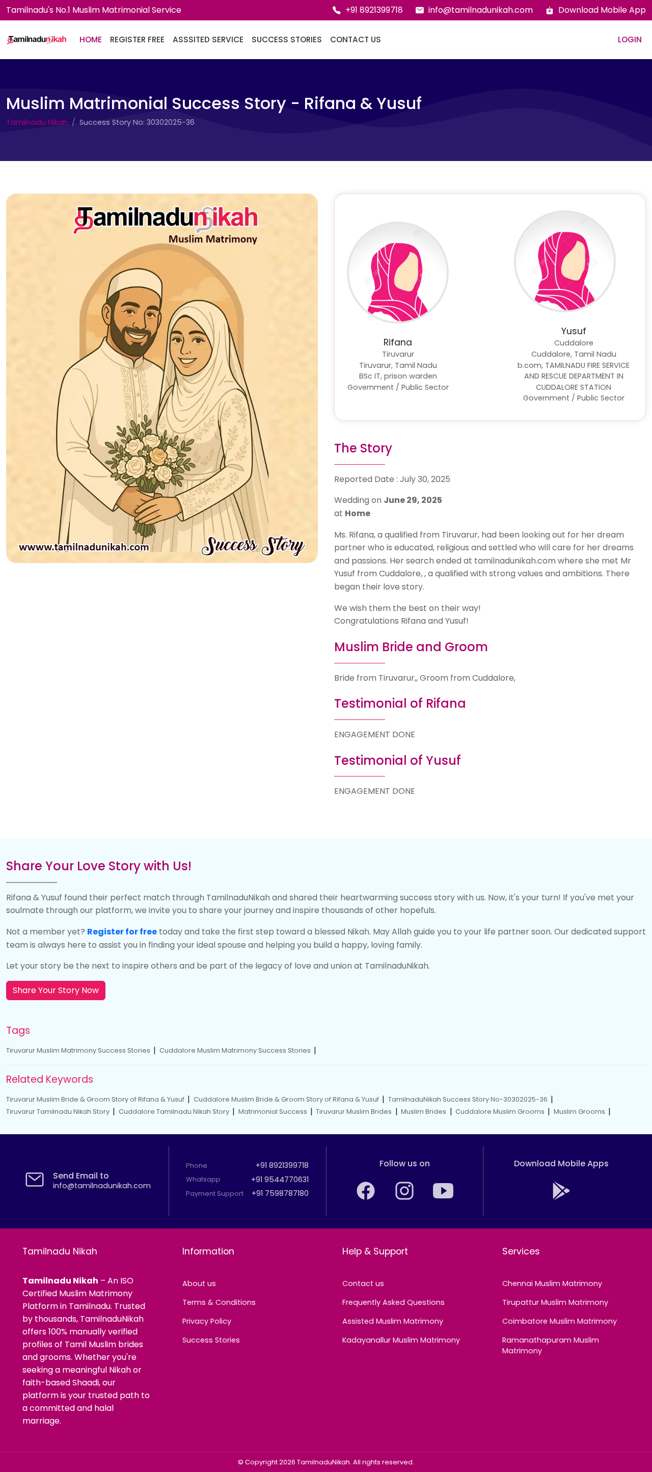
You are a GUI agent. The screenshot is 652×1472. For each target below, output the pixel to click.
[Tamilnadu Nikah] (36, 39)
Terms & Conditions (219, 1302)
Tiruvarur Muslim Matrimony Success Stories (78, 1050)
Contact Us (355, 39)
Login (630, 39)
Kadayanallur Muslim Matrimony (401, 1340)
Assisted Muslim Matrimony (392, 1321)
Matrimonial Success (272, 1111)
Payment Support (214, 1193)
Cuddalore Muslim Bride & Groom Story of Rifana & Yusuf (286, 1099)
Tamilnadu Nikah (37, 122)
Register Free (137, 39)
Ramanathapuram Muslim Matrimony (550, 1345)
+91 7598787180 (280, 1193)
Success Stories (287, 39)
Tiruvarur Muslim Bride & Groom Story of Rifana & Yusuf (95, 1099)
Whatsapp (203, 1179)
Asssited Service (208, 39)
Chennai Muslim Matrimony (552, 1283)
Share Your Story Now (56, 990)
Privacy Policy (206, 1321)
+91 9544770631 (280, 1179)
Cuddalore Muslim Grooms (500, 1111)
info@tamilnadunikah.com (480, 10)
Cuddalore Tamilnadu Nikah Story (174, 1111)
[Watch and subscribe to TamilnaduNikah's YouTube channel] (443, 1198)
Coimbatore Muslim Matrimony (559, 1321)
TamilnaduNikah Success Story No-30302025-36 (468, 1099)
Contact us (363, 1283)
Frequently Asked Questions (393, 1302)
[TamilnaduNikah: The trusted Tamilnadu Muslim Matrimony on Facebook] (367, 1198)
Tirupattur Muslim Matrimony (555, 1302)
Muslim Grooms (579, 1111)
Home (90, 39)
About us (199, 1283)
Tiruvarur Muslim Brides (354, 1111)
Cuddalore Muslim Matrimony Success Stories (235, 1050)
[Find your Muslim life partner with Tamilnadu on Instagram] (405, 1198)
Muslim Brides (423, 1111)
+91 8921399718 (374, 10)
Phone (196, 1165)
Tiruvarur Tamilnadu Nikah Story (58, 1111)
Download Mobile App (602, 10)
